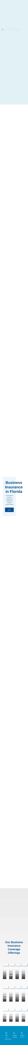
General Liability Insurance (7, 1015)
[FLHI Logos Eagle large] (11, 29)
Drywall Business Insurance (13, 1015)
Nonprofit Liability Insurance (20, 970)
